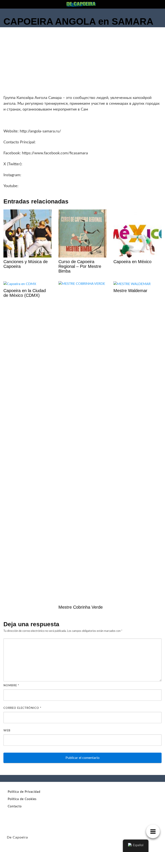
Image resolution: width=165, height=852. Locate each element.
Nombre (11, 685)
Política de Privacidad (24, 791)
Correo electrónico (22, 708)
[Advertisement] (82, 63)
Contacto (15, 806)
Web (7, 730)
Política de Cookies (22, 799)
